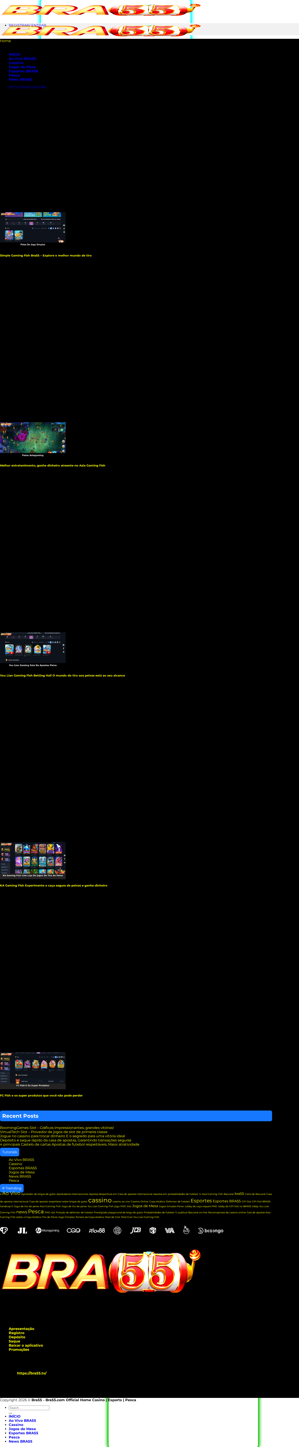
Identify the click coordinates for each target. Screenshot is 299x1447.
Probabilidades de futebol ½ (160, 1212)
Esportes (201, 1201)
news (21, 1211)
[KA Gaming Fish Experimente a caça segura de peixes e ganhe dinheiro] (33, 878)
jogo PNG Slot (122, 1206)
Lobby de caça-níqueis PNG (201, 1206)
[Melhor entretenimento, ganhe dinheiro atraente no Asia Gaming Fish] (33, 458)
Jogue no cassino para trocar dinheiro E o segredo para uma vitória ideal (62, 1136)
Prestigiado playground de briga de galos (118, 1212)
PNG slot (50, 1212)
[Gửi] (10, 1413)
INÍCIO (15, 1416)
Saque (14, 1341)
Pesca (14, 75)
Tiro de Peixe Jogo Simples (58, 1217)
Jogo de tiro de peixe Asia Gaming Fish (37, 1206)
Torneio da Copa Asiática (90, 1217)
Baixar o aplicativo (26, 1345)
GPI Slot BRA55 (261, 1201)
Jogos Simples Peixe (171, 1206)
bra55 (239, 1194)
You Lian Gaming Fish (146, 1217)
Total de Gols (112, 1217)
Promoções (19, 1349)
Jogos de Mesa (22, 67)
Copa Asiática (157, 1201)
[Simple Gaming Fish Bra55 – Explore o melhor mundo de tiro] (33, 248)
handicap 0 (6, 1206)
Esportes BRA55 (23, 71)
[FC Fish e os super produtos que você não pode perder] (33, 1088)
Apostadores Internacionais (72, 1194)
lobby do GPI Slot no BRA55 (234, 1206)
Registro (16, 1333)
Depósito (17, 1337)
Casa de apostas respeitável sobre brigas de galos (58, 1201)
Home (5, 41)
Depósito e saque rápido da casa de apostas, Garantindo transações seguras (65, 1140)
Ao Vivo (11, 1193)
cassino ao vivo (121, 1201)
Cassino (16, 63)
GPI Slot (246, 1201)
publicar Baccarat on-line (192, 1212)
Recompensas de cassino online (227, 1212)
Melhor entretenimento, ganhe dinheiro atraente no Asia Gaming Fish (53, 465)
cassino (100, 1200)
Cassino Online (139, 1201)
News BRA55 (20, 79)
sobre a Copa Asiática (28, 1217)
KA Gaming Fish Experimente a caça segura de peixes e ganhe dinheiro (53, 885)
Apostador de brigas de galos (38, 1194)
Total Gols (126, 1217)
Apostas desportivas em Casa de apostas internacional (120, 1194)
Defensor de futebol (178, 1201)
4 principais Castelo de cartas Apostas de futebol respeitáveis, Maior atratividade (69, 1144)
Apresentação (21, 1329)
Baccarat (229, 1194)
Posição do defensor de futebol (74, 1212)
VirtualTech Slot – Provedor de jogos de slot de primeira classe (53, 1132)
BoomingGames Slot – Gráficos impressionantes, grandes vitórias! (57, 1128)
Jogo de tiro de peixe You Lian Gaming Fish (87, 1206)
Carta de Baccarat (255, 1194)
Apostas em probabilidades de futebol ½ (177, 1194)
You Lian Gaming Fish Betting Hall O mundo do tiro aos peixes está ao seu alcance (62, 675)
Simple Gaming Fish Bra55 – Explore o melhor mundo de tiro (46, 255)
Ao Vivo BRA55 (22, 59)
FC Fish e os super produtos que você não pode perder (41, 1095)
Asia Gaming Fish (212, 1194)
